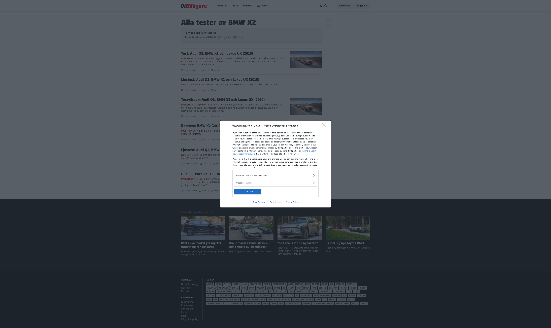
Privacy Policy (292, 202)
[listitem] (275, 175)
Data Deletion (259, 202)
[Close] (325, 126)
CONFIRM (247, 191)
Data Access (275, 202)
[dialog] (275, 164)
